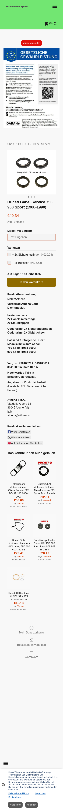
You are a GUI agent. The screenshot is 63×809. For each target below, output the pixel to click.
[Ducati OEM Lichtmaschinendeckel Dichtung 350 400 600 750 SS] (18, 525)
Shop (10, 144)
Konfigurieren (14, 797)
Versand (19, 221)
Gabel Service (42, 144)
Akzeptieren (15, 805)
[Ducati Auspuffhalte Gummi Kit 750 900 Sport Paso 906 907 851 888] (44, 525)
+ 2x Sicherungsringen (32, 254)
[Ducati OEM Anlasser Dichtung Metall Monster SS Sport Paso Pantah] (44, 469)
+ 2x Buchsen (27, 262)
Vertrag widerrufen (31, 43)
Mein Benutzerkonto (31, 632)
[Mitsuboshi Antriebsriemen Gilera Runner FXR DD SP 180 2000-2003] (18, 469)
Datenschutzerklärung (18, 793)
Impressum (40, 793)
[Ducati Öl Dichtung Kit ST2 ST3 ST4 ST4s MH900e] (18, 578)
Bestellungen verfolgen (31, 644)
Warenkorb (31, 657)
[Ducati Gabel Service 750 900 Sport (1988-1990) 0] (31, 172)
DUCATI (23, 144)
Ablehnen (31, 805)
